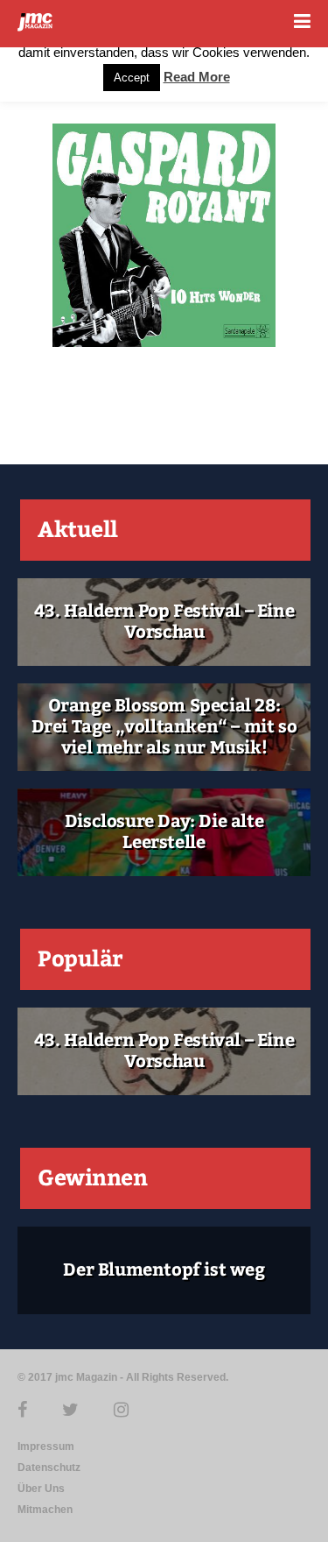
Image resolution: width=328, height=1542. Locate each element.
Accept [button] (132, 77)
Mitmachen (45, 1509)
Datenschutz (48, 1467)
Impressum (45, 1446)
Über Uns (41, 1488)
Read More (197, 76)
